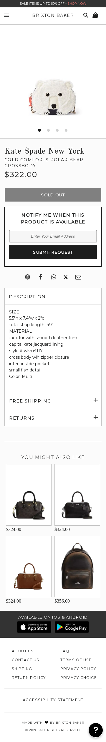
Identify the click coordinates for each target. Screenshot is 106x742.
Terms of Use (76, 660)
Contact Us (25, 660)
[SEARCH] (85, 15)
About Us (23, 651)
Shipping (22, 669)
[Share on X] (65, 277)
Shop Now (76, 3)
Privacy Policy (78, 669)
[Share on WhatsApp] (53, 277)
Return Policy (29, 677)
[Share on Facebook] (40, 277)
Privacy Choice (78, 677)
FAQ (64, 651)
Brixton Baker (53, 15)
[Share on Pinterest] (27, 277)
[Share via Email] (78, 277)
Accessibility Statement (53, 699)
